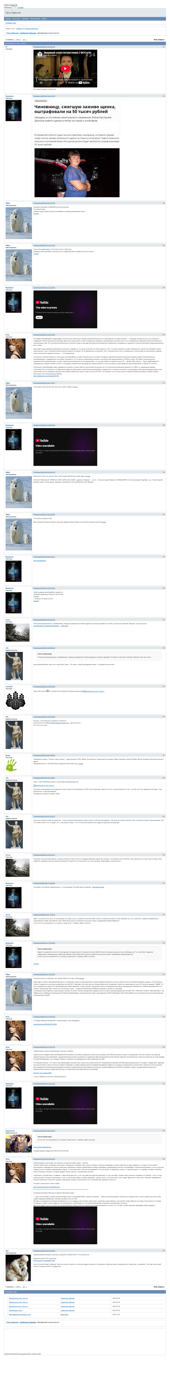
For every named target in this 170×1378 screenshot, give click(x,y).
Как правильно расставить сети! (20, 1314)
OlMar (8, 203)
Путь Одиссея (12, 33)
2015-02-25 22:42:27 (48, 855)
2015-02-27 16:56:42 (48, 883)
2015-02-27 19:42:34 (48, 974)
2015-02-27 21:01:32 (48, 1083)
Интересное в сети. (15, 1310)
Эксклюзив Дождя (98, 887)
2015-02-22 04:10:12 (48, 472)
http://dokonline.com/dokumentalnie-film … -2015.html (50, 626)
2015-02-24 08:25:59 (48, 648)
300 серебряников (39, 560)
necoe (8, 620)
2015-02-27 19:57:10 (48, 1047)
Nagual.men (10, 1131)
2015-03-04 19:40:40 (48, 1251)
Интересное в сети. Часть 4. (18, 1302)
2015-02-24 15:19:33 (48, 686)
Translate (20, 7)
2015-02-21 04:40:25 (48, 425)
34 (24, 40)
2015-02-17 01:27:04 (48, 245)
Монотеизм (64, 1314)
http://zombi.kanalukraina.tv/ (42, 1147)
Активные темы (11, 23)
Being (8, 755)
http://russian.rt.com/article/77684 (44, 1260)
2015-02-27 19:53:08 (48, 1016)
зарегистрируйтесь (31, 28)
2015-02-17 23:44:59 (48, 287)
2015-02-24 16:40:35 (48, 717)
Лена (7, 335)
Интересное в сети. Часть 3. (18, 1306)
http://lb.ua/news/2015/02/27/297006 (45, 1024)
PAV (7, 1251)
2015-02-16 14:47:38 (48, 96)
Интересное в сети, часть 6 (18, 1298)
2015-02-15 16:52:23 (48, 47)
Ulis (7, 648)
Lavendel (9, 687)
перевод (36, 601)
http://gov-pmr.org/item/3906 (42, 1073)
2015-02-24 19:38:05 (48, 755)
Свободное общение (28, 33)
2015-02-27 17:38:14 (48, 914)
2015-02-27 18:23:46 (48, 943)
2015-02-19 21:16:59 (48, 334)
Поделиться (37, 47)
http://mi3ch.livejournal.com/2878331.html (46, 1187)
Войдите (19, 28)
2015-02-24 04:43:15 (48, 620)
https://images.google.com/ (60, 723)
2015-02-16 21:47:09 (48, 203)
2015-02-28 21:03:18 (48, 1131)
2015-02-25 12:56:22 (48, 778)
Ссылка (36, 213)
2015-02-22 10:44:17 (48, 557)
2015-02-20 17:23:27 (48, 383)
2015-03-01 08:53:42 (48, 1159)
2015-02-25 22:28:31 (48, 816)
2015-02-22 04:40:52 (48, 514)
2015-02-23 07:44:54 (48, 588)
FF (6, 47)
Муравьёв (9, 96)
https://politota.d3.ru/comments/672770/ (46, 376)
